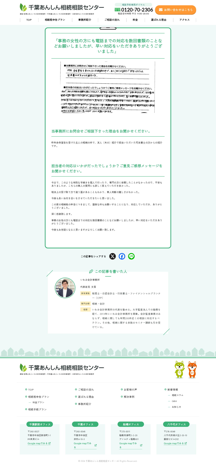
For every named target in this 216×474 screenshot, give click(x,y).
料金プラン (38, 402)
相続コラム (178, 395)
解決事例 (129, 397)
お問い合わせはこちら (178, 10)
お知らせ (176, 406)
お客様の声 (130, 389)
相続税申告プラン (55, 19)
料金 (135, 19)
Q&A (174, 400)
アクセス (184, 19)
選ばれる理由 (158, 19)
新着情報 (173, 389)
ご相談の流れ (112, 19)
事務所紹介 (84, 19)
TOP (29, 19)
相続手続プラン (37, 409)
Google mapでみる (38, 443)
